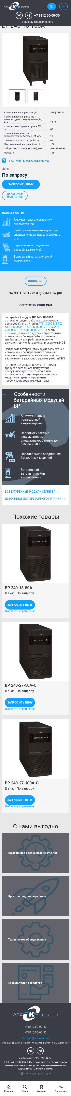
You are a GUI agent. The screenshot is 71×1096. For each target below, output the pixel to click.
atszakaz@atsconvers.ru (37, 22)
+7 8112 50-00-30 (47, 15)
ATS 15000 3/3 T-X (41, 326)
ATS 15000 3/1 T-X (16, 326)
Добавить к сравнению (15, 195)
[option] (35, 60)
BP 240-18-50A (18, 587)
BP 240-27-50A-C (20, 685)
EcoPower (11, 333)
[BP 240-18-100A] (35, 60)
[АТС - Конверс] (16, 6)
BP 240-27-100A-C (22, 783)
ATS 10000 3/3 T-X (50, 323)
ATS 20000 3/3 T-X (35, 330)
